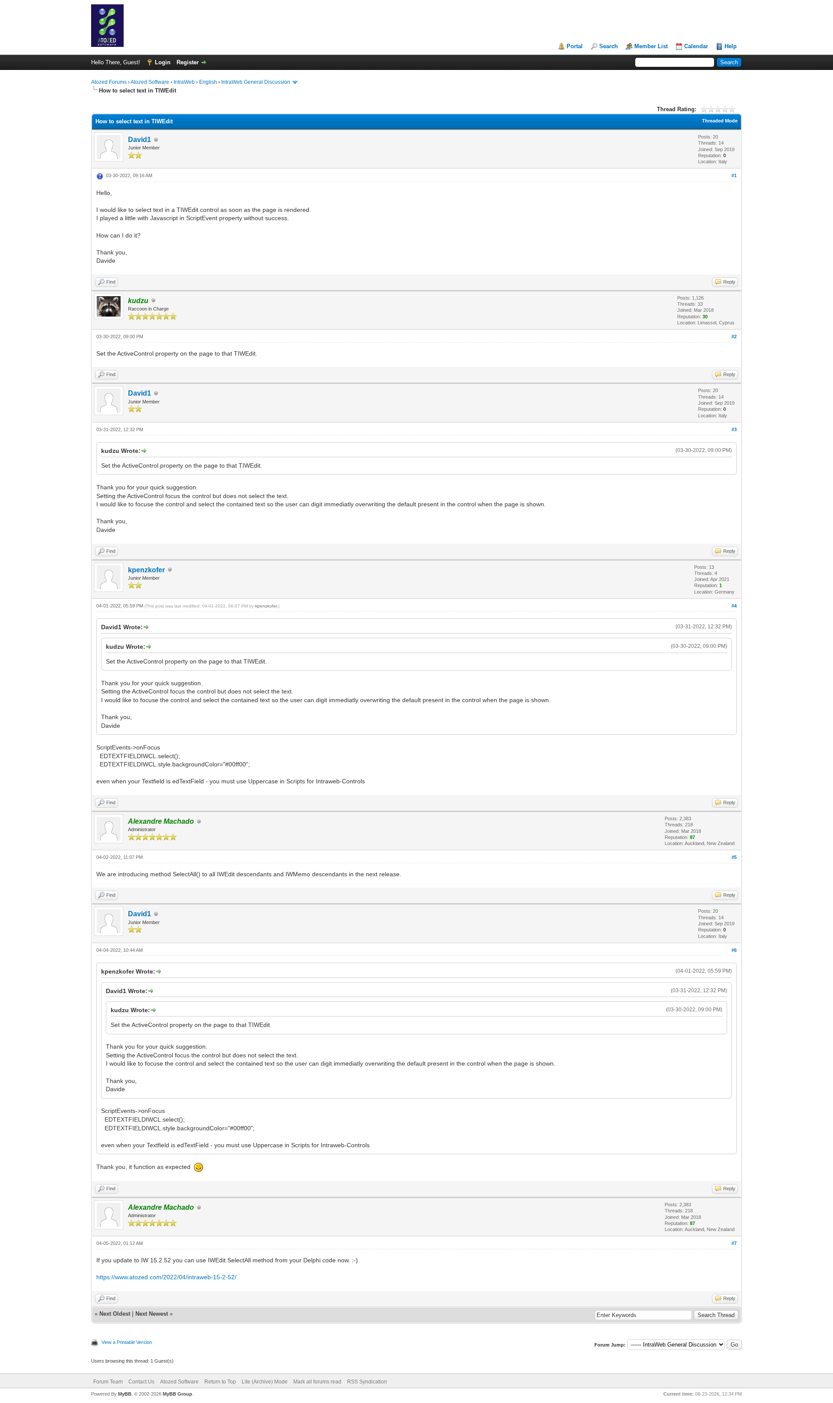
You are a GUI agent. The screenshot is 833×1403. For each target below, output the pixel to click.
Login (163, 62)
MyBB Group (177, 1393)
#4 (734, 605)
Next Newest (151, 1314)
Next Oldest (114, 1314)
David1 (139, 139)
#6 (734, 950)
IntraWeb (184, 82)
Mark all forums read (317, 1382)
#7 (734, 1243)
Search (608, 46)
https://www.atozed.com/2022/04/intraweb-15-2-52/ (166, 1277)
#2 (734, 336)
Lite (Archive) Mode (265, 1382)
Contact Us (141, 1382)
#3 (734, 429)
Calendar (696, 46)
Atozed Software (150, 82)
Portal (575, 46)
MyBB (124, 1393)
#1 (734, 175)
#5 (734, 857)
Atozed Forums (109, 82)
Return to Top (220, 1382)
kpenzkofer (146, 570)
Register (188, 62)
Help (731, 46)
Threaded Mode (720, 120)
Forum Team (108, 1382)
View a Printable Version (127, 1342)
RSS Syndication (367, 1382)
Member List (651, 46)
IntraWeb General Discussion (255, 82)
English (208, 82)
